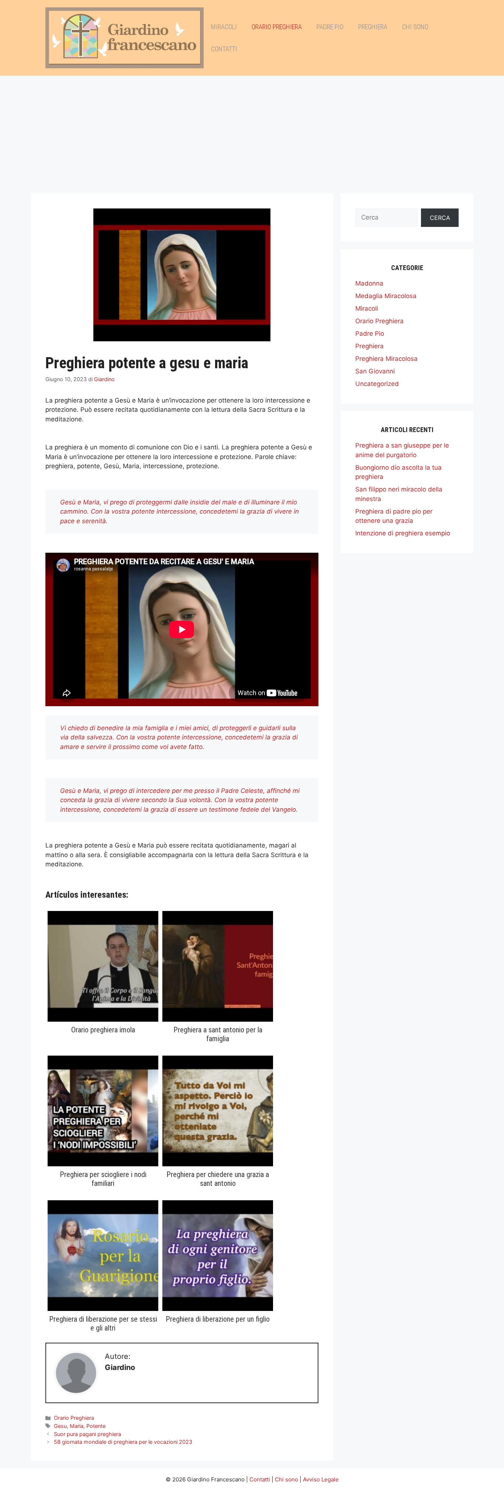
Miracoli (224, 27)
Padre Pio (330, 27)
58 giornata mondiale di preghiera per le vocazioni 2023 (123, 1442)
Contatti (224, 49)
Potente (96, 1426)
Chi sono (415, 27)
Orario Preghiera (277, 27)
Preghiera (372, 27)
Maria (76, 1426)
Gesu (60, 1426)
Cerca (440, 217)
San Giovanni (375, 371)
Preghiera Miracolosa (386, 358)
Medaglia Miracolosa (386, 296)
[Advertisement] (252, 131)
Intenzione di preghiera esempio (402, 533)
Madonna (369, 283)
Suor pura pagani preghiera (87, 1434)
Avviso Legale (321, 1479)
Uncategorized (377, 383)
